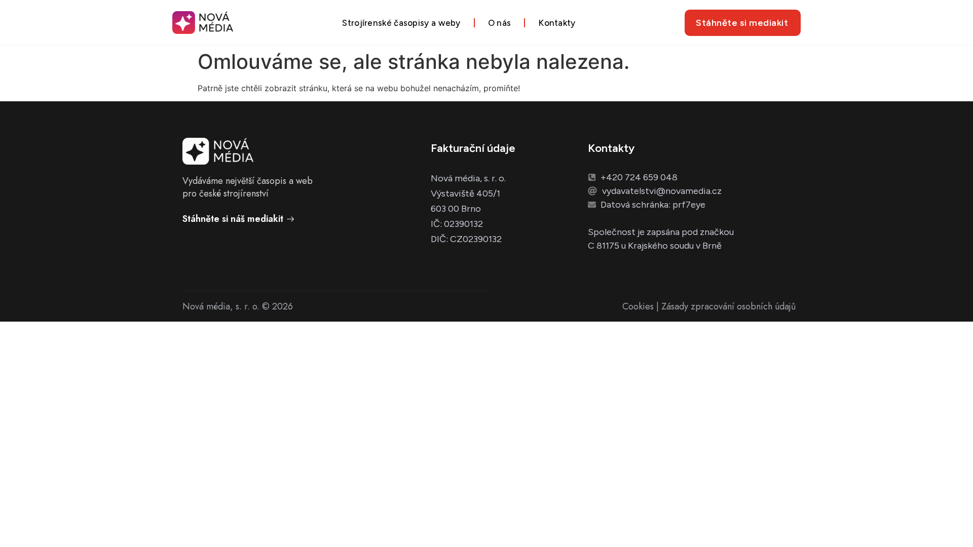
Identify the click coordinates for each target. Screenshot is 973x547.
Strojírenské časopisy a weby (401, 23)
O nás (499, 23)
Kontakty (556, 23)
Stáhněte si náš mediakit (232, 218)
